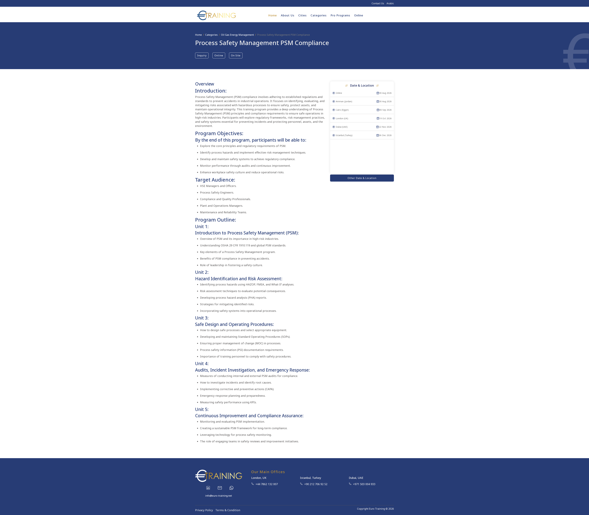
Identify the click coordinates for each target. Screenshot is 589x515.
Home (272, 15)
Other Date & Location (362, 178)
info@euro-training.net (218, 495)
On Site (236, 55)
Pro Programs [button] (340, 15)
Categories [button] (319, 15)
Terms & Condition (227, 510)
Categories (211, 34)
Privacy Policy (204, 510)
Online (358, 15)
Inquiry (202, 55)
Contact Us (378, 3)
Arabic (390, 3)
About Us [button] (287, 15)
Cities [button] (302, 15)
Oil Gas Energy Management (237, 34)
